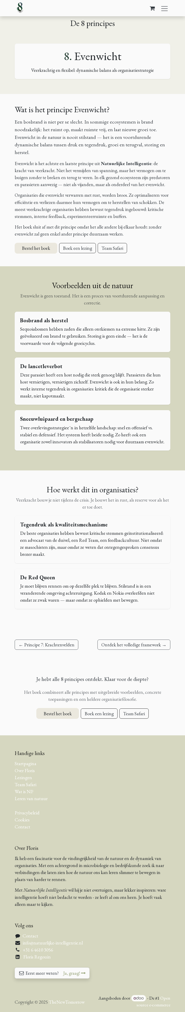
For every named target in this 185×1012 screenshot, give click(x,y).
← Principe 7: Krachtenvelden (46, 645)
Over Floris (25, 770)
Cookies (22, 820)
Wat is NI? (24, 791)
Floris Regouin (37, 957)
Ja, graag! (72, 973)
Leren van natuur (31, 798)
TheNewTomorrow (67, 1002)
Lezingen (23, 777)
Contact (22, 827)
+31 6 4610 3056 (38, 950)
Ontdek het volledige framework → (133, 645)
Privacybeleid (27, 813)
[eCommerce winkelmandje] (152, 8)
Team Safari (112, 248)
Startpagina (25, 763)
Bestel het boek (36, 248)
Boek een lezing (77, 248)
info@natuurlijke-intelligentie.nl (53, 943)
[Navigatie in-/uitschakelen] (164, 8)
